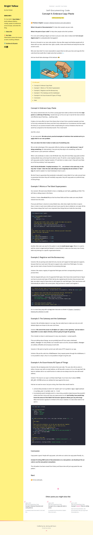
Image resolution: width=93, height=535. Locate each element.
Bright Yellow (11, 6)
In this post (36, 82)
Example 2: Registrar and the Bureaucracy (46, 90)
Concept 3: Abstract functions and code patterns (57, 23)
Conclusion (37, 98)
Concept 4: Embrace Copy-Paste (43, 85)
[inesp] (5, 47)
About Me (9, 31)
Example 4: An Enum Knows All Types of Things (47, 95)
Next (35, 100)
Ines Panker (16, 19)
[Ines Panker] (7, 47)
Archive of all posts (12, 43)
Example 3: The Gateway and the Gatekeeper (47, 93)
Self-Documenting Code (58, 10)
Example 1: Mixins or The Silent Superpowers (47, 88)
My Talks (8, 35)
